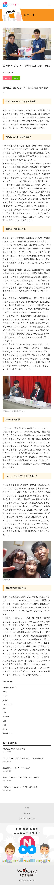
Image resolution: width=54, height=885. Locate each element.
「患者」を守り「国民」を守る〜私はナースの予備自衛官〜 (24, 758)
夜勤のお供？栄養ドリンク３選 (14, 749)
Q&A (27, 808)
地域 (4, 712)
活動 (4, 721)
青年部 (16, 78)
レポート (7, 78)
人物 (4, 708)
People (5, 696)
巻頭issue (6, 717)
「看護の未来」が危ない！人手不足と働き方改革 (20, 787)
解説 (4, 725)
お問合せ (27, 813)
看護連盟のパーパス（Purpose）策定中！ (17, 768)
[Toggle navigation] (49, 4)
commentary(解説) (9, 688)
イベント (6, 700)
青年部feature (8, 733)
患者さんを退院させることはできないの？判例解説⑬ (21, 777)
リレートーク (7, 704)
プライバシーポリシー (27, 819)
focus (5, 692)
